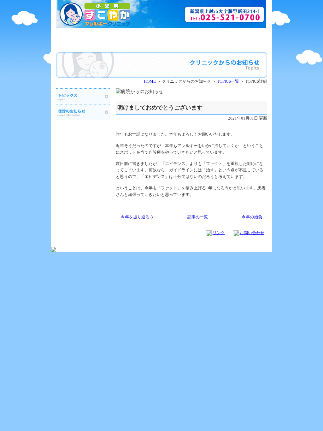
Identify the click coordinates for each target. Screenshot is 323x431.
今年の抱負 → (254, 217)
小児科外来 (82, 45)
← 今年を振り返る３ (135, 217)
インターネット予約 (188, 36)
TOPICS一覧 (228, 81)
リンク (219, 232)
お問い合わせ (252, 232)
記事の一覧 (197, 217)
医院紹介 (135, 36)
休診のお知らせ (241, 45)
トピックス (83, 96)
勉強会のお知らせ (188, 45)
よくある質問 (241, 36)
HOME (82, 36)
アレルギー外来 (135, 45)
